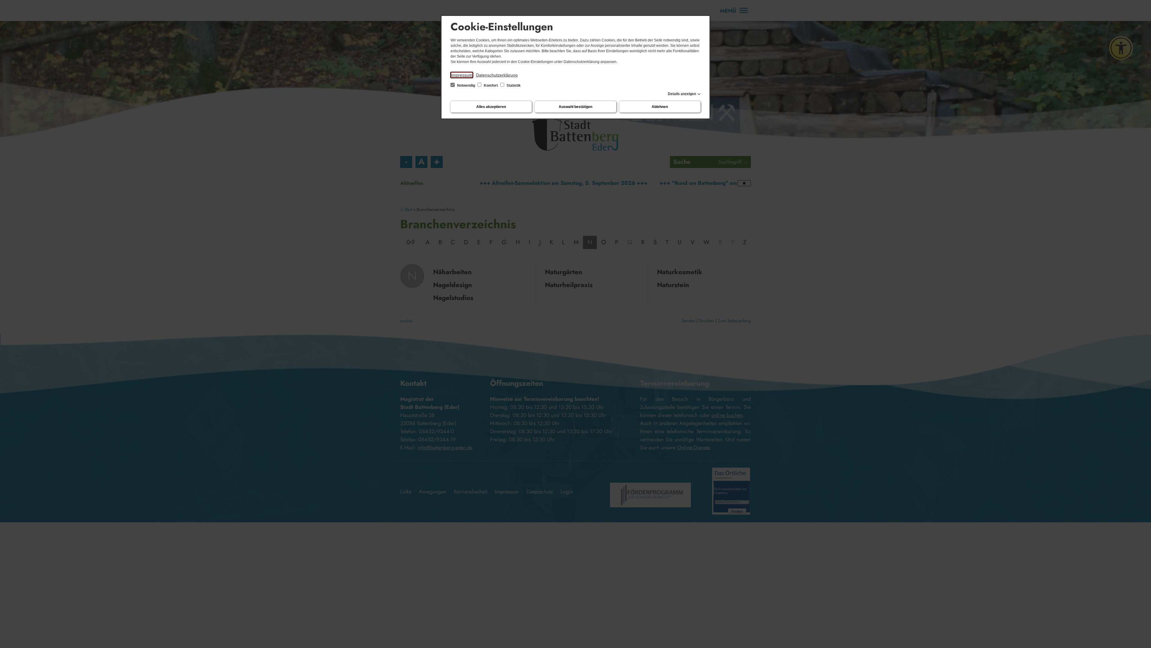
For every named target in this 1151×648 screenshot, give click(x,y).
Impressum (461, 75)
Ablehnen (660, 107)
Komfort (491, 85)
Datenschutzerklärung (497, 75)
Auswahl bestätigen (575, 107)
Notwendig (466, 85)
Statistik (513, 85)
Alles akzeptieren (491, 107)
